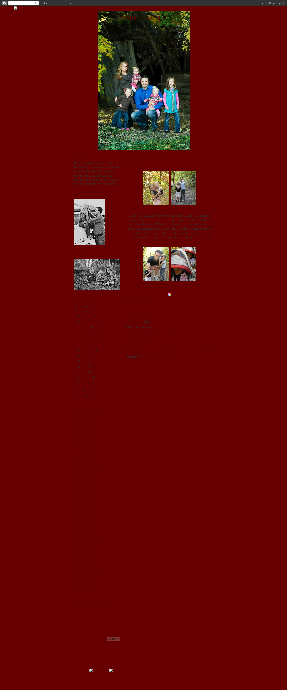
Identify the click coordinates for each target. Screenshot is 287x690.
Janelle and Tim (83, 485)
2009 (81, 311)
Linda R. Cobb (135, 321)
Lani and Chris (82, 528)
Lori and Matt (82, 533)
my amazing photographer (89, 543)
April (84, 366)
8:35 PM (157, 300)
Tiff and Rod (81, 581)
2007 (81, 395)
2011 (81, 306)
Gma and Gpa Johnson (87, 471)
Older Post (207, 348)
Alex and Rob (82, 418)
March (84, 372)
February (86, 377)
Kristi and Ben (82, 514)
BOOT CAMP (82, 433)
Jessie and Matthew (85, 490)
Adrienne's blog (83, 413)
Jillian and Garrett (84, 499)
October (85, 327)
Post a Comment (136, 342)
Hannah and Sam (83, 475)
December (86, 316)
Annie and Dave (83, 423)
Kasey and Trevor (84, 504)
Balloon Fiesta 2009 (92, 343)
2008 (81, 389)
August (85, 355)
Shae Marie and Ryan (86, 571)
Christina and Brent (85, 447)
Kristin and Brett (83, 523)
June (83, 361)
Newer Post (133, 348)
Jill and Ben (81, 495)
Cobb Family (143, 17)
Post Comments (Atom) (155, 356)
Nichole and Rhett (84, 552)
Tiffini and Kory (83, 586)
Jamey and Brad (83, 480)
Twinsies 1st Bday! (91, 332)
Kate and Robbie (83, 509)
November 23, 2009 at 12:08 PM (151, 333)
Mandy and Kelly (84, 538)
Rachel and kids (83, 557)
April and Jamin (83, 428)
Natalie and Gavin (84, 547)
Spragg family (82, 576)
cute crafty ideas (83, 456)
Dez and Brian (82, 461)
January (85, 382)
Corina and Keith (84, 452)
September (87, 350)
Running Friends (83, 562)
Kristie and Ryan (83, 519)
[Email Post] (162, 300)
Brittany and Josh (84, 437)
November (87, 322)
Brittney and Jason (84, 442)
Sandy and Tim (82, 567)
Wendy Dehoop (83, 590)
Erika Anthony (82, 466)
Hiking (132, 163)
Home (170, 348)
